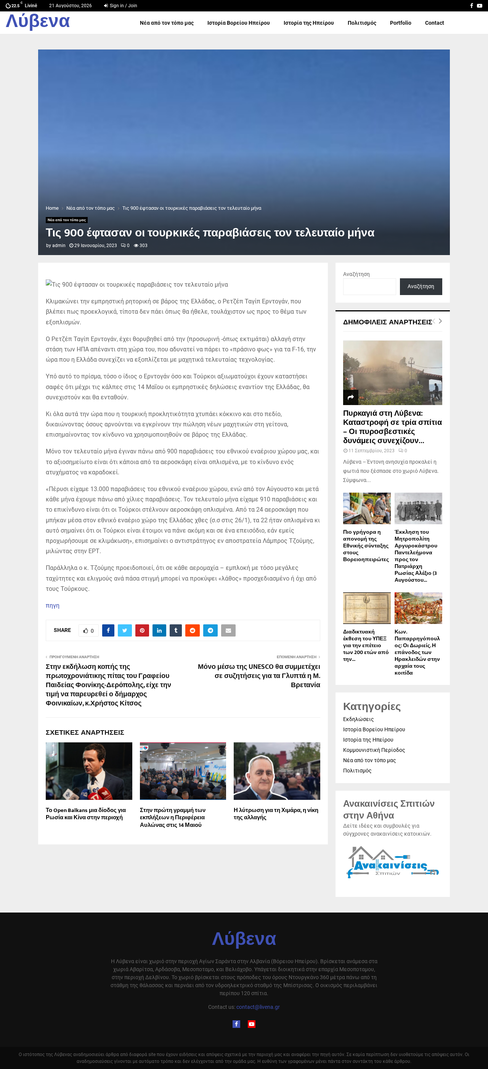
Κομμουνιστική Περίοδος (374, 750)
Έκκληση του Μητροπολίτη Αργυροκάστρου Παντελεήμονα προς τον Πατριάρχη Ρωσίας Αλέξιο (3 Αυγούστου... (416, 556)
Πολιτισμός (362, 23)
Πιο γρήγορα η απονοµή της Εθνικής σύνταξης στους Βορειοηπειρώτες (366, 546)
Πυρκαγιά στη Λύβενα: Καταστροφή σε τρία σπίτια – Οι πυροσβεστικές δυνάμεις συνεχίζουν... (392, 427)
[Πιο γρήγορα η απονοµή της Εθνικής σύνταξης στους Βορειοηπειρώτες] (367, 508)
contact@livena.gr (258, 1007)
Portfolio (400, 23)
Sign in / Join (123, 5)
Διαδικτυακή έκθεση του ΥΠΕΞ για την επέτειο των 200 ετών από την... (366, 645)
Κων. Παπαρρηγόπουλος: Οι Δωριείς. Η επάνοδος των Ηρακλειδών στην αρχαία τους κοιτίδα (417, 652)
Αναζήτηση (356, 274)
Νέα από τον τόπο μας (167, 23)
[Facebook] (236, 1024)
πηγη (52, 605)
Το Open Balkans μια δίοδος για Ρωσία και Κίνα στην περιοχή (86, 814)
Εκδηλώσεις (358, 719)
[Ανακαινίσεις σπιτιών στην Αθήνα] (392, 879)
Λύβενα (38, 22)
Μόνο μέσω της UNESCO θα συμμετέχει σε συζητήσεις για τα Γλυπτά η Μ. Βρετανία (259, 676)
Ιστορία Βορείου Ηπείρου (238, 23)
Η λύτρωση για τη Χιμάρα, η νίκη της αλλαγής (276, 814)
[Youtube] (251, 1024)
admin (59, 245)
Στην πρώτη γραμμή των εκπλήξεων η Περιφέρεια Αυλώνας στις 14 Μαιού (172, 818)
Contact (434, 23)
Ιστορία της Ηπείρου (309, 23)
